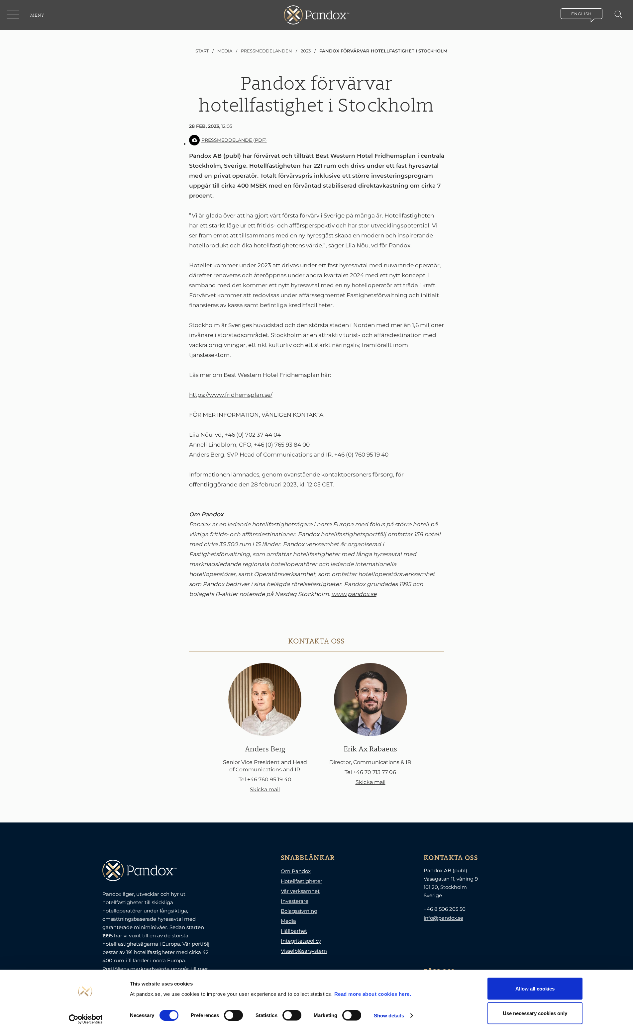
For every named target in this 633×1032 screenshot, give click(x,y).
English (581, 13)
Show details (389, 1015)
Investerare (294, 901)
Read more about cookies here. (372, 994)
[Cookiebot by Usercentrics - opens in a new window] (85, 1019)
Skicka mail (265, 789)
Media (288, 921)
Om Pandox (296, 871)
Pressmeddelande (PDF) (234, 140)
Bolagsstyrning (299, 911)
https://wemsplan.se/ (230, 394)
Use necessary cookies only (535, 1013)
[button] (13, 15)
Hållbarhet (294, 931)
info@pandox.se (443, 918)
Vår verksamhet (300, 891)
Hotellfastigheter (301, 881)
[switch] (233, 1015)
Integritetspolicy (301, 941)
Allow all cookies (535, 988)
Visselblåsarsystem (304, 951)
